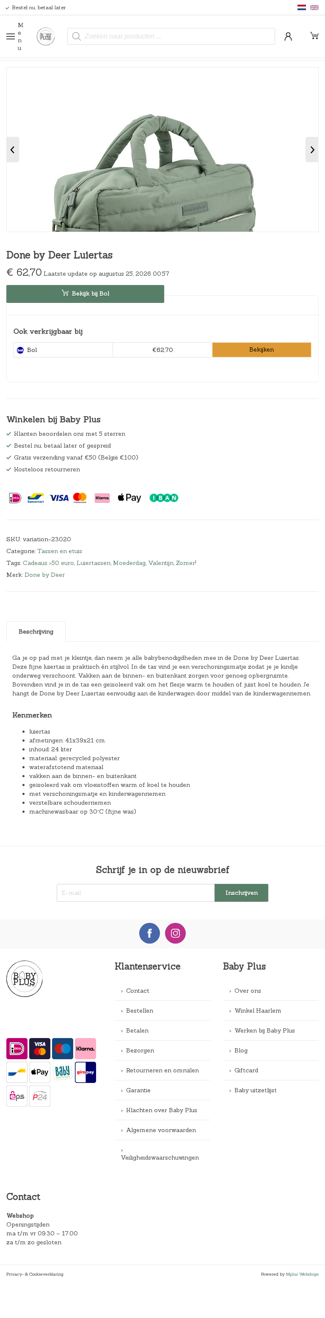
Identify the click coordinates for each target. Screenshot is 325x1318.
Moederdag (129, 563)
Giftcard (246, 1070)
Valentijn (161, 563)
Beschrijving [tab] (36, 631)
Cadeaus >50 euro (48, 563)
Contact (137, 990)
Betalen (137, 1030)
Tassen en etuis (59, 551)
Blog (241, 1050)
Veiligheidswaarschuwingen (160, 1157)
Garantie (138, 1090)
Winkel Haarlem (257, 1010)
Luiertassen (93, 563)
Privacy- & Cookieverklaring (34, 1274)
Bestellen (139, 1010)
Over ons (247, 990)
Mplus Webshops (302, 1274)
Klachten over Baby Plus (161, 1110)
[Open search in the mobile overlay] (171, 36)
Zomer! (186, 563)
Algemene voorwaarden (161, 1130)
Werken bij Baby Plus (264, 1030)
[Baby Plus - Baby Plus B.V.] (49, 36)
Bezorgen (140, 1050)
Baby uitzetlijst (255, 1090)
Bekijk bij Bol (90, 293)
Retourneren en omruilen (162, 1070)
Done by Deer (45, 575)
